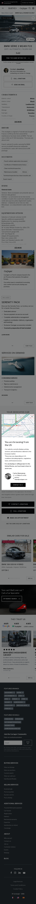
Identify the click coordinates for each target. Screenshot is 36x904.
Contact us (17, 485)
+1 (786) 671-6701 (20, 475)
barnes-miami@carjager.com (21, 478)
